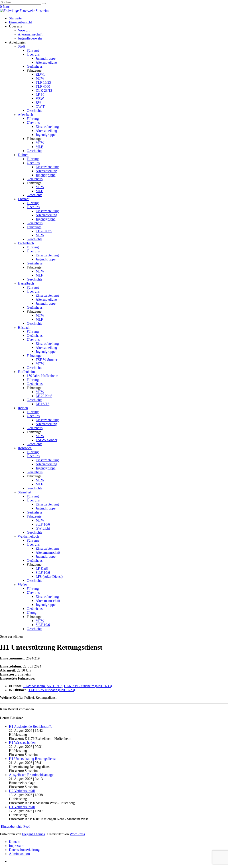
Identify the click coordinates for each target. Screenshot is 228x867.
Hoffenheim (26, 372)
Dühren (23, 155)
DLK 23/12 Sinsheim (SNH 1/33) (88, 686)
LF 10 (40, 94)
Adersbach (25, 114)
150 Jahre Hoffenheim (42, 376)
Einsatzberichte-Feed (15, 826)
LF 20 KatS (44, 231)
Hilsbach (24, 327)
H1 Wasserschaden (22, 742)
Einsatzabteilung (47, 127)
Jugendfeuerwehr (30, 38)
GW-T (40, 106)
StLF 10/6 (43, 524)
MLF (39, 147)
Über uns (33, 54)
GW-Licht (43, 528)
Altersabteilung (46, 62)
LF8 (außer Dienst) (49, 576)
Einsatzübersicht (20, 22)
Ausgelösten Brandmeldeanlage (31, 775)
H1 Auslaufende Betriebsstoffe (30, 726)
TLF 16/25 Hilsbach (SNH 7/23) (51, 690)
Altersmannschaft (30, 34)
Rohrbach (25, 448)
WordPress (77, 834)
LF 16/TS (42, 404)
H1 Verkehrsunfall (22, 807)
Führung (33, 50)
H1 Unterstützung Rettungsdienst (32, 759)
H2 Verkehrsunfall (22, 791)
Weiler (22, 584)
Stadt (21, 46)
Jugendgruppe (45, 58)
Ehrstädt (23, 199)
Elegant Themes (33, 834)
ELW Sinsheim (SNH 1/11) (42, 686)
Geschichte (34, 110)
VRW (40, 98)
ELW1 (40, 74)
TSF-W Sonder (46, 360)
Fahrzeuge (34, 227)
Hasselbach (26, 283)
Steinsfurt (24, 492)
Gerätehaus (35, 66)
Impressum (16, 846)
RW (38, 102)
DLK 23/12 (44, 90)
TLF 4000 (43, 86)
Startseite (15, 18)
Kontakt (14, 842)
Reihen (23, 408)
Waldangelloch (28, 536)
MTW (40, 78)
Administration (19, 854)
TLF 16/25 (43, 82)
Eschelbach (26, 243)
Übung (32, 613)
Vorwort (23, 30)
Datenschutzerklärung (24, 850)
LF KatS (42, 568)
